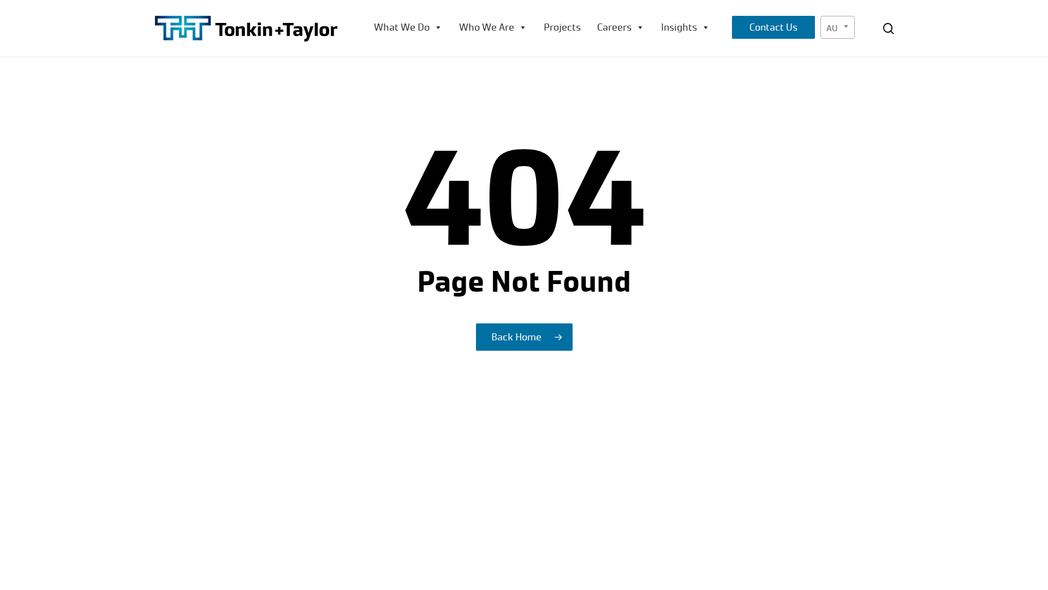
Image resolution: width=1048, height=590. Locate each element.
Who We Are (486, 27)
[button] (1027, 5)
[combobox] (837, 27)
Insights (679, 27)
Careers (614, 27)
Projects (562, 27)
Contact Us (773, 27)
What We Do (402, 27)
